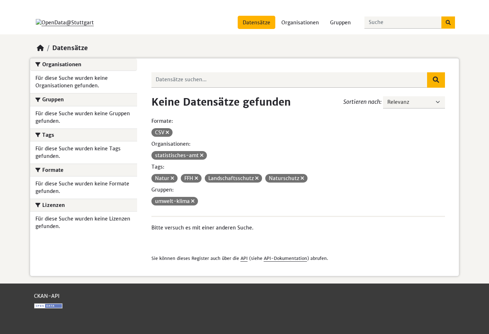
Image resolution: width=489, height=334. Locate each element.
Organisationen (300, 22)
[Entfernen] (167, 132)
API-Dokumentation (285, 258)
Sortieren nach (361, 101)
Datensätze (256, 22)
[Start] (40, 48)
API (244, 258)
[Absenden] (448, 22)
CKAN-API (46, 296)
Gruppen (340, 22)
